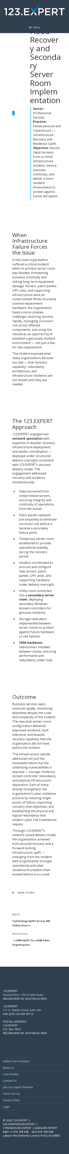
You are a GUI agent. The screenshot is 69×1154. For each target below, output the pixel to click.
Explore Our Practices (16, 1061)
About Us (8, 1067)
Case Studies (11, 1074)
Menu (36, 27)
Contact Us (10, 1080)
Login (6, 1106)
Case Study (26, 892)
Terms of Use (11, 1093)
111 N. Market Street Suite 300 (22, 1010)
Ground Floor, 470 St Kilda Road (23, 995)
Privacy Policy (11, 1100)
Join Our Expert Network (18, 1087)
